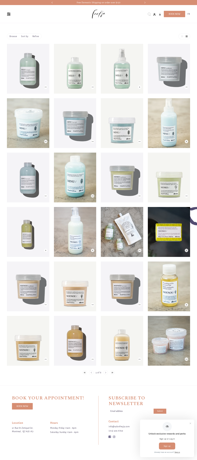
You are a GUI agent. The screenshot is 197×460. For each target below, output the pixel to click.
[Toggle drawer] (9, 14)
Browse (13, 36)
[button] (181, 36)
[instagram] (114, 437)
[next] (145, 2)
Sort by (24, 36)
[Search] (149, 14)
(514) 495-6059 (116, 431)
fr (188, 14)
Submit (160, 411)
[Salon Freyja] (98, 14)
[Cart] (160, 14)
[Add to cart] (45, 87)
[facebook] (109, 437)
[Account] (154, 14)
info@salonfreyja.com (119, 426)
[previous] (52, 2)
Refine (35, 36)
